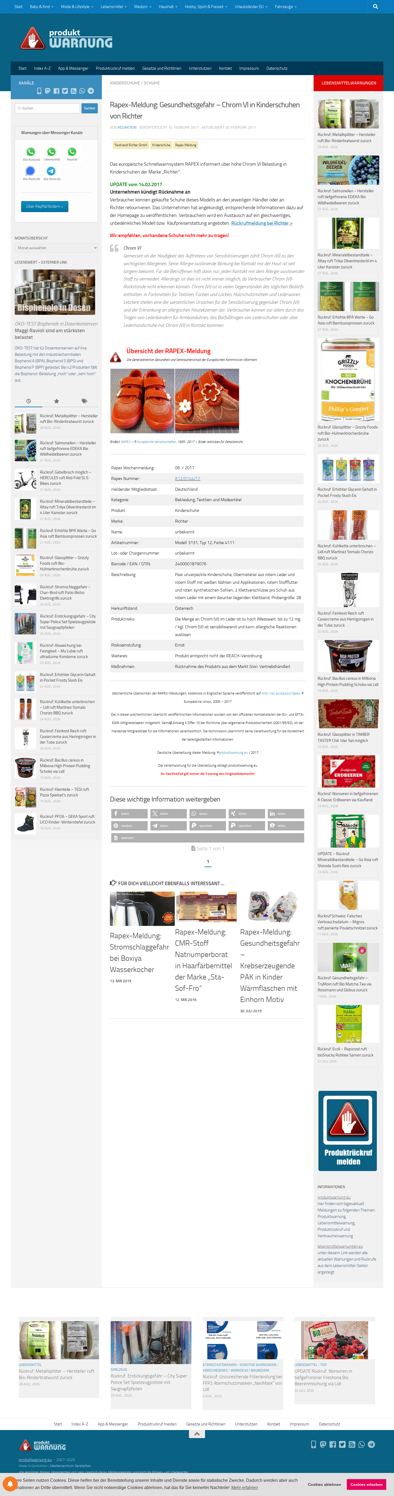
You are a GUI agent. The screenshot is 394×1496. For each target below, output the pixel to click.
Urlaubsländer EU (249, 6)
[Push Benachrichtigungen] (10, 1483)
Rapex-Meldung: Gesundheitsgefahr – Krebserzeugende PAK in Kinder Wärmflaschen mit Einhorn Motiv (270, 966)
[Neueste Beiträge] (28, 401)
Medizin (141, 6)
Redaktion (127, 127)
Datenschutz (277, 68)
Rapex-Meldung (185, 145)
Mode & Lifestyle (75, 6)
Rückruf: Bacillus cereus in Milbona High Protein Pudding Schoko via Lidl (65, 766)
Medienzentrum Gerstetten (70, 1466)
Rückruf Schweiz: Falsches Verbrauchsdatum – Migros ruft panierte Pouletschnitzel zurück (348, 922)
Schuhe (152, 83)
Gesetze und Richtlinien (161, 68)
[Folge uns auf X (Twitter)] (65, 91)
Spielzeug (119, 1370)
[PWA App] (39, 91)
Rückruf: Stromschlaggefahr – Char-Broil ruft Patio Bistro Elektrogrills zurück (65, 593)
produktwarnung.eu (234, 753)
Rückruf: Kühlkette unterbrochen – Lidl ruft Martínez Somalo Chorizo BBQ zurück (67, 707)
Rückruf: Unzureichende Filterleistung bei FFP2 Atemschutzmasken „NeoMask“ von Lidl (242, 1383)
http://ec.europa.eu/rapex (281, 693)
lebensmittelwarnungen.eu (340, 1246)
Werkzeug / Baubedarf (250, 1370)
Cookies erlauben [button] (367, 1484)
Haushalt (166, 6)
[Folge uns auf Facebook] (56, 91)
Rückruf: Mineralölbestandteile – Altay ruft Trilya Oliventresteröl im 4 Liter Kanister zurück (68, 507)
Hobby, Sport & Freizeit (204, 6)
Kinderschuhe (125, 83)
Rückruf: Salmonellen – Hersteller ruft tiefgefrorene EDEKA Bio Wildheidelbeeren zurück (68, 449)
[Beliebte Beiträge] (56, 401)
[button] (129, 813)
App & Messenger (73, 68)
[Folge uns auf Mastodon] (47, 91)
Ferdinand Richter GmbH (131, 145)
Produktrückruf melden (115, 68)
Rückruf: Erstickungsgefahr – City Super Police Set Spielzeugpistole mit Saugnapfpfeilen (68, 622)
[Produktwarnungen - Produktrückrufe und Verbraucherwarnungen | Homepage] (66, 37)
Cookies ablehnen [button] (324, 1484)
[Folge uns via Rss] (73, 91)
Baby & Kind (40, 6)
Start (18, 6)
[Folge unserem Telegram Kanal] (90, 91)
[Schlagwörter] (84, 401)
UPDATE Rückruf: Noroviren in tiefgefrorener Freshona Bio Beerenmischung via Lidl (323, 1377)
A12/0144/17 (187, 478)
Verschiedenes (215, 1370)
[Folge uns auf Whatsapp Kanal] (82, 91)
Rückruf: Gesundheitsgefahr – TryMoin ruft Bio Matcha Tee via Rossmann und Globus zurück (344, 984)
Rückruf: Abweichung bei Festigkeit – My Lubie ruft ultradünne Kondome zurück (64, 651)
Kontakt (225, 68)
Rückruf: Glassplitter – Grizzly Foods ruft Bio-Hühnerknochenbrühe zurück (64, 563)
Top (323, 1365)
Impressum (249, 68)
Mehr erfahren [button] (244, 1487)
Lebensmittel (112, 6)
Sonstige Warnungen (258, 1365)
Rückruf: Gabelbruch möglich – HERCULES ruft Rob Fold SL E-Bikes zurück (65, 478)
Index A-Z (42, 68)
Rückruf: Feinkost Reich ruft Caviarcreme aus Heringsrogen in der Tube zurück (68, 737)
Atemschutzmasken (220, 1365)
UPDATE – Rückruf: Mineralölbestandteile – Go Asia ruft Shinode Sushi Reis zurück (348, 859)
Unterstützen (200, 68)
